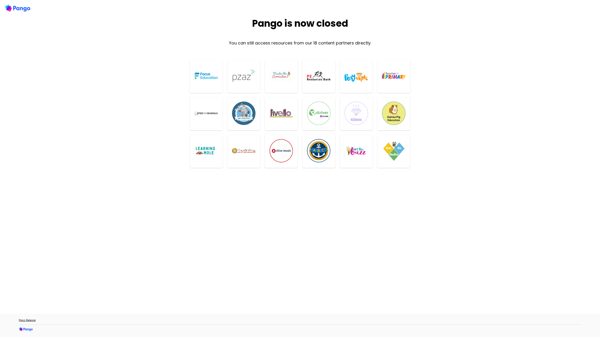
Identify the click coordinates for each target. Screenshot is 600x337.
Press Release (27, 320)
